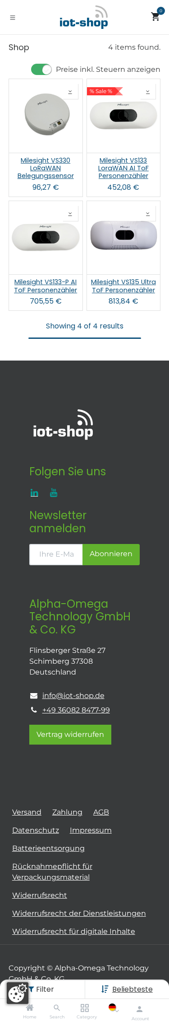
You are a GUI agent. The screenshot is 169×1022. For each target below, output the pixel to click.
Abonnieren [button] (111, 553)
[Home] (30, 1008)
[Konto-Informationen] (139, 1008)
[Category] (84, 1008)
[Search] (57, 1008)
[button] (132, 989)
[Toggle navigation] (13, 17)
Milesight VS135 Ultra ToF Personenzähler (123, 286)
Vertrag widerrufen (70, 734)
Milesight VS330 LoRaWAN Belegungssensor (46, 168)
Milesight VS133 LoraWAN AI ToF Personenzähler (123, 168)
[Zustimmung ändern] (17, 993)
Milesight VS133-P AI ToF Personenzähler (45, 286)
